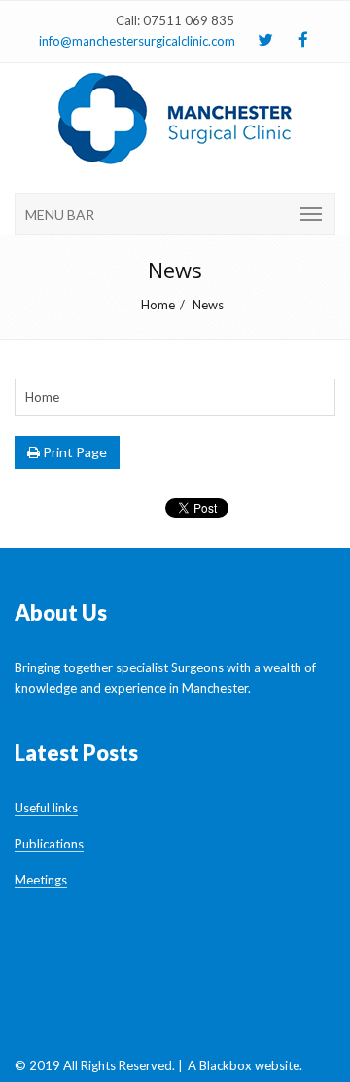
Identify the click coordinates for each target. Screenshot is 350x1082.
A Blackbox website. (245, 1065)
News (208, 304)
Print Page (73, 452)
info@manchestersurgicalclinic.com (137, 41)
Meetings (41, 879)
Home (158, 304)
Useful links (46, 807)
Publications (49, 843)
